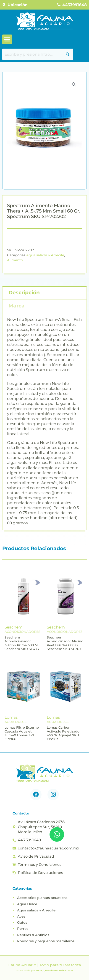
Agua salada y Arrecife (45, 255)
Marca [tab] (16, 306)
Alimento (15, 260)
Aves (21, 916)
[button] (7, 39)
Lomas (11, 717)
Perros (23, 928)
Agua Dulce (27, 904)
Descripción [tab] (24, 293)
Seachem (14, 627)
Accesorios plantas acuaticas (42, 898)
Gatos (22, 922)
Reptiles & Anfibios (33, 935)
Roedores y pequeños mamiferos (46, 941)
